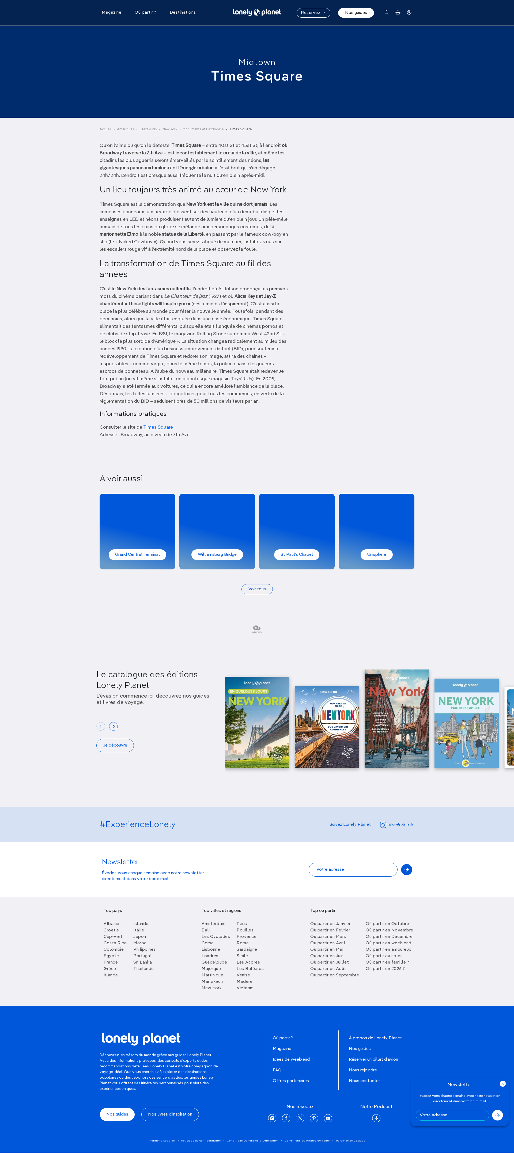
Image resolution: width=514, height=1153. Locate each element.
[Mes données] (409, 12)
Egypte (111, 956)
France (111, 962)
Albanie (111, 924)
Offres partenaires (291, 1081)
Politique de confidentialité (201, 1140)
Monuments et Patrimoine (203, 129)
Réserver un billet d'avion (373, 1059)
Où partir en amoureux (388, 949)
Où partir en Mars (328, 937)
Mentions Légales (162, 1140)
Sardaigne (247, 949)
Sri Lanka (142, 962)
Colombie (114, 949)
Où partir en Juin (327, 956)
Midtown (257, 62)
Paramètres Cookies (350, 1140)
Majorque (211, 969)
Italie (138, 930)
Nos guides (356, 13)
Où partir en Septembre (334, 975)
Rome (243, 943)
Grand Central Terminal (137, 555)
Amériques (125, 129)
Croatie (111, 930)
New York (169, 129)
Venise (243, 975)
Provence (246, 937)
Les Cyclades (216, 937)
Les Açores (248, 962)
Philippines (144, 949)
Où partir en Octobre (387, 924)
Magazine (282, 1049)
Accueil (105, 129)
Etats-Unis (148, 129)
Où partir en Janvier (330, 924)
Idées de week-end (291, 1059)
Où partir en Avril (327, 943)
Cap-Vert (113, 937)
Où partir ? (283, 1038)
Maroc (140, 943)
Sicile (242, 956)
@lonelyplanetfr (400, 824)
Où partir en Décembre (389, 937)
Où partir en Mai (326, 949)
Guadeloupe (214, 962)
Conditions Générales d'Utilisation (253, 1140)
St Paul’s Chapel (297, 555)
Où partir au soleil (384, 956)
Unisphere (376, 555)
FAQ (277, 1070)
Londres (210, 956)
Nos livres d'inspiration (170, 1114)
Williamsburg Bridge (217, 555)
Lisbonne (211, 949)
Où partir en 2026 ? (385, 969)
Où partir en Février (330, 930)
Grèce (110, 969)
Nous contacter (364, 1081)
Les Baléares (250, 969)
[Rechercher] (387, 12)
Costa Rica (115, 943)
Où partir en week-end (388, 943)
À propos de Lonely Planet (375, 1038)
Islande (141, 924)
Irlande (111, 975)
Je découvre (115, 745)
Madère (244, 982)
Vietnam (245, 988)
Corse (208, 943)
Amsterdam (214, 924)
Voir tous (257, 589)
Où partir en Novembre (389, 930)
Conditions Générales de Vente (307, 1140)
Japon (139, 937)
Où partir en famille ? (387, 962)
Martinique (212, 975)
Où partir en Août (328, 969)
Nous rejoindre (363, 1070)
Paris (242, 924)
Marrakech (212, 982)
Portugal (142, 956)
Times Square (158, 427)
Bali (206, 930)
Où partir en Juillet (329, 962)
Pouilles (245, 930)
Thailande (143, 969)
